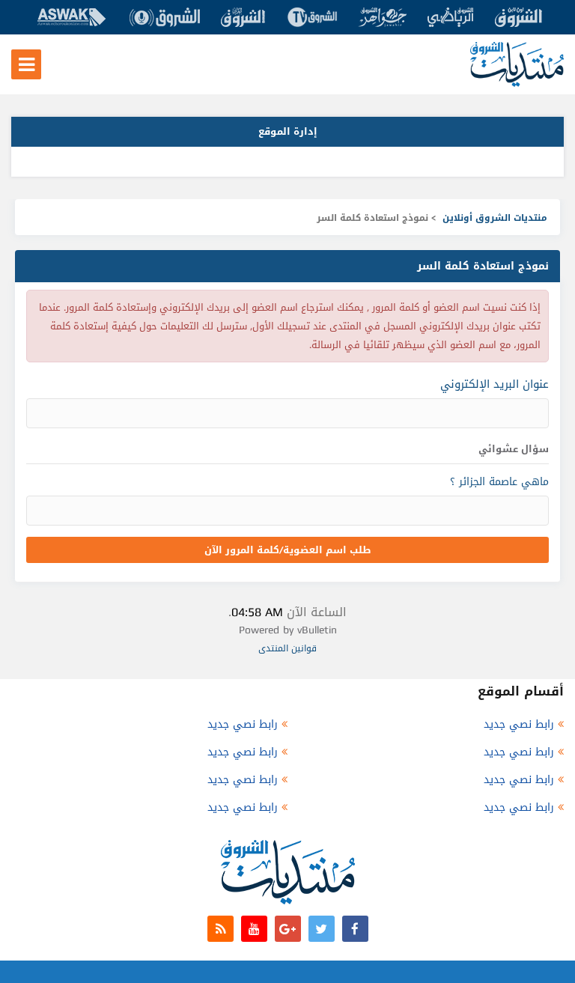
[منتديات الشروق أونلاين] (517, 83)
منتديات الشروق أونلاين (494, 218)
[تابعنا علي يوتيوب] (254, 929)
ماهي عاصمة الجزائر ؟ (499, 482)
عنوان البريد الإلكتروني (494, 384)
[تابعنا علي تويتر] (321, 929)
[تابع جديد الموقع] (220, 929)
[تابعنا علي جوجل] (288, 929)
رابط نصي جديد (519, 724)
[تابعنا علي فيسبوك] (355, 929)
